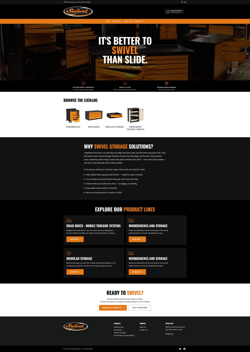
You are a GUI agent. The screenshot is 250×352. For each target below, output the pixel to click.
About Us (143, 327)
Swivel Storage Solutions (74, 349)
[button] (117, 21)
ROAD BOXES (94, 127)
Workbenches (119, 327)
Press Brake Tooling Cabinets (124, 335)
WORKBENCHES (73, 127)
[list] (125, 86)
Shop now (74, 239)
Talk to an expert (140, 308)
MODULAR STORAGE (114, 127)
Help (185, 2)
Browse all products (111, 308)
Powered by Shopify (87, 349)
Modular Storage (119, 333)
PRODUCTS (116, 21)
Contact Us (143, 330)
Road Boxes (118, 330)
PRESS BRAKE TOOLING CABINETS (135, 128)
